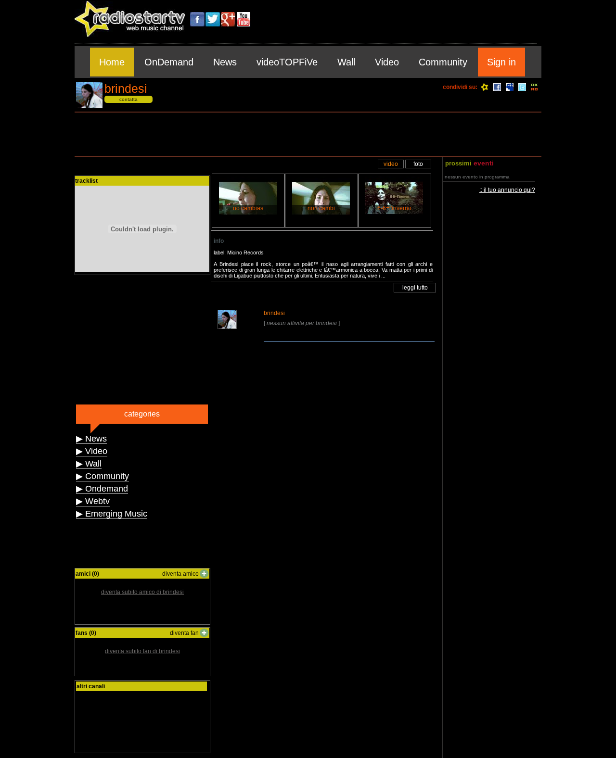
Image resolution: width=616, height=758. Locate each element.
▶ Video (91, 451)
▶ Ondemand (102, 488)
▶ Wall (89, 463)
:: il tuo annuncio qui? (507, 190)
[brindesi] (89, 106)
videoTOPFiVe (287, 62)
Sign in (501, 62)
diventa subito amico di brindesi (142, 592)
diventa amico (180, 573)
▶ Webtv (93, 501)
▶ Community (102, 476)
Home (112, 62)
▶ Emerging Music (111, 513)
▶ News (91, 438)
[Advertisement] (308, 134)
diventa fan (184, 633)
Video (387, 62)
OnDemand (168, 62)
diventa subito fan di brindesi (142, 651)
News (225, 62)
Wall (346, 62)
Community (443, 62)
